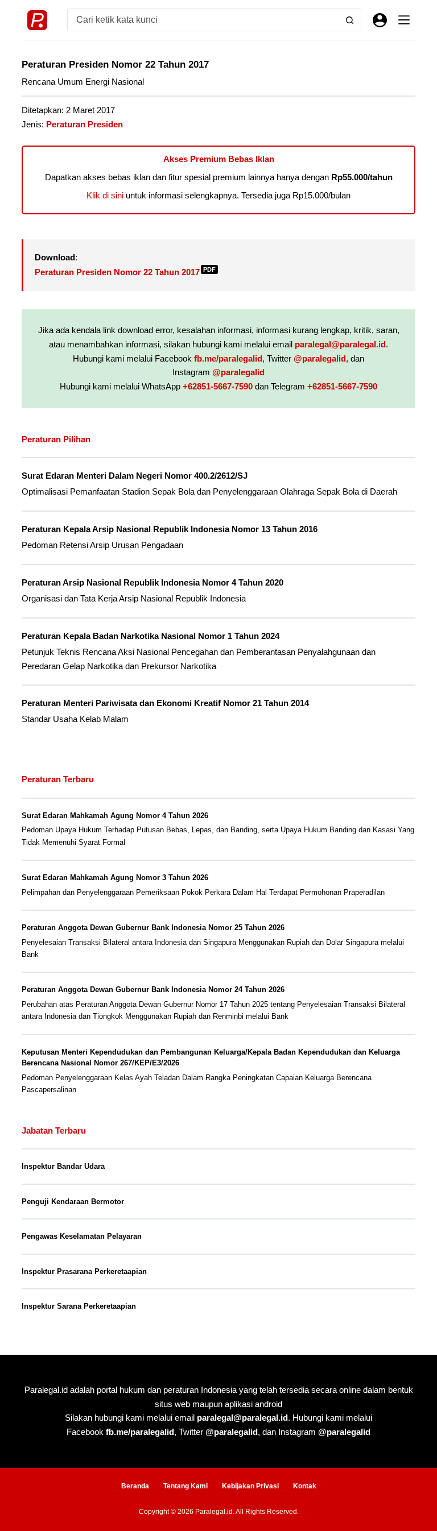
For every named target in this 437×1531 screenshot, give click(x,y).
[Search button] (350, 20)
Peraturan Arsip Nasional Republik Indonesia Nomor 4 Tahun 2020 (152, 582)
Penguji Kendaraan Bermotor (73, 1201)
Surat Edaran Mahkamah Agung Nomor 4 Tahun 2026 (115, 815)
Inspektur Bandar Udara (63, 1166)
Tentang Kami (185, 1486)
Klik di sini (104, 195)
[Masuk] (380, 20)
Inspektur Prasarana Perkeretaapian (84, 1271)
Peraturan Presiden (84, 124)
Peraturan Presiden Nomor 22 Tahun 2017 (125, 272)
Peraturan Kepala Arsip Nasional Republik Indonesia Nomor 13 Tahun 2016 (170, 529)
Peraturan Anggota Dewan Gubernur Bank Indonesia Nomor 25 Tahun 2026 (153, 927)
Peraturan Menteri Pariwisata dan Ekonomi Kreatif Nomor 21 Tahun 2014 (165, 703)
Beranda (135, 1486)
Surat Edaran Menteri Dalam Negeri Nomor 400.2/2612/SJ (135, 475)
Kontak (304, 1486)
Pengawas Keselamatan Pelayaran (82, 1236)
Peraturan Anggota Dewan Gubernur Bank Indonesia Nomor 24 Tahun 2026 (153, 989)
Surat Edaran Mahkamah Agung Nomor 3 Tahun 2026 (115, 877)
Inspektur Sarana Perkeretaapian (79, 1306)
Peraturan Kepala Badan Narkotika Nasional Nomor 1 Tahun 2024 (150, 636)
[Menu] (404, 20)
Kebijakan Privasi (250, 1486)
